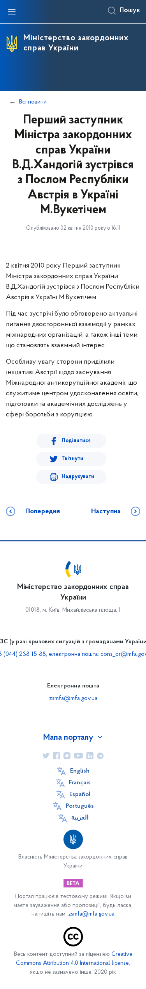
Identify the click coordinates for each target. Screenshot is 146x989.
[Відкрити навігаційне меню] (12, 12)
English (80, 771)
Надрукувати (78, 477)
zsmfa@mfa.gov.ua (73, 698)
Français (80, 783)
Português (80, 806)
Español (79, 794)
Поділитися (76, 441)
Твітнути (72, 459)
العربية (79, 818)
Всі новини (33, 102)
